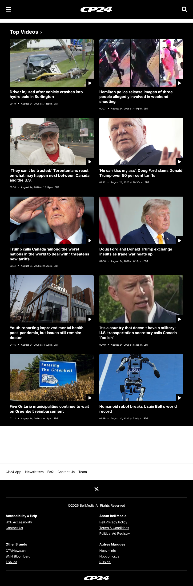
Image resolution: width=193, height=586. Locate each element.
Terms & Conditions (114, 528)
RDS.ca (105, 562)
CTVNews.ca (16, 551)
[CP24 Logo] (96, 9)
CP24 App (13, 472)
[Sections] (8, 9)
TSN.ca (11, 562)
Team (82, 472)
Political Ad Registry (114, 533)
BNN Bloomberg (18, 556)
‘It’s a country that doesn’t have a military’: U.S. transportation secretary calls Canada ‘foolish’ (138, 332)
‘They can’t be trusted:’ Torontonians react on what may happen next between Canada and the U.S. (49, 175)
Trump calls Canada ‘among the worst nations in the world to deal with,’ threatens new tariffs (49, 254)
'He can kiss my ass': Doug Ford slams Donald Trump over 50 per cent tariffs (140, 173)
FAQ (50, 472)
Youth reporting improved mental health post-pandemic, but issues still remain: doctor (47, 332)
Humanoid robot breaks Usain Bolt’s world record (138, 409)
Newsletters (34, 472)
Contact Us (66, 472)
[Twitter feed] (96, 489)
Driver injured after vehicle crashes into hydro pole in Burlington (46, 94)
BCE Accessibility (19, 522)
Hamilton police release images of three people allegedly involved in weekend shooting (136, 96)
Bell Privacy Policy (113, 522)
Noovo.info (107, 551)
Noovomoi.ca (109, 556)
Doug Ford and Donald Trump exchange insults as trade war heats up (135, 251)
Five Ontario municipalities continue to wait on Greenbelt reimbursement (49, 409)
